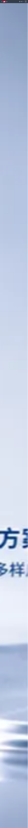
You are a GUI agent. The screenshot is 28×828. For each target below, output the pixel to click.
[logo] (4, 1)
